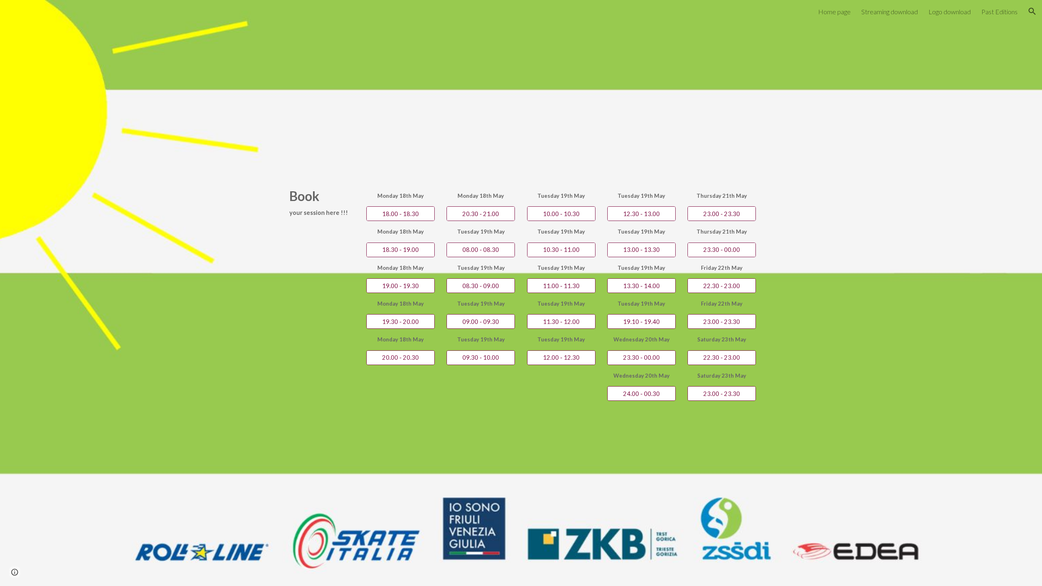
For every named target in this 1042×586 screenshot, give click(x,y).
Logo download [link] (949, 11)
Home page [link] (834, 11)
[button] (1032, 11)
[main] (320, 203)
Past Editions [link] (999, 11)
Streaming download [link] (889, 11)
